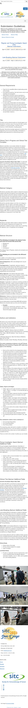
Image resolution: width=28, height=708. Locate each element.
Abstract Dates (5, 34)
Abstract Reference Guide (8, 37)
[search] (26, 1)
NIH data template (15, 167)
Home (1, 662)
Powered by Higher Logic (14, 707)
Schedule (2, 666)
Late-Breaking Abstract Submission (14, 57)
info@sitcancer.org (8, 650)
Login (25, 8)
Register (2, 664)
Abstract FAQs (14, 34)
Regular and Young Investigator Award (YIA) (14, 44)
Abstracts (2, 668)
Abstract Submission (14, 46)
